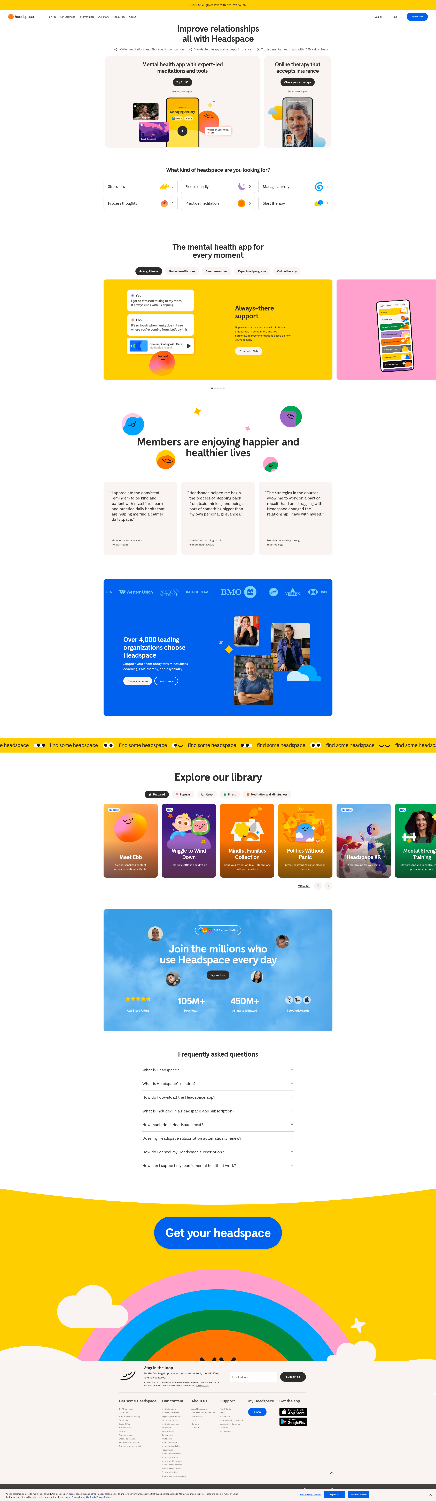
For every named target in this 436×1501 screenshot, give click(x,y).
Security (224, 1427)
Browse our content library (174, 1476)
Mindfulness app (169, 1442)
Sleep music (167, 1435)
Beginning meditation (171, 1416)
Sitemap (195, 1427)
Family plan (124, 1420)
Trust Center (226, 1409)
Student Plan (124, 1424)
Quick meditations (170, 1420)
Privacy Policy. (202, 1385)
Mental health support (172, 1461)
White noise (167, 1439)
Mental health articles (172, 1465)
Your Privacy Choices (310, 1494)
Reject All (334, 1494)
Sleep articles (168, 1431)
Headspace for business (129, 1442)
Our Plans (104, 16)
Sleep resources (216, 271)
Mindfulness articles (171, 1446)
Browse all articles (170, 1472)
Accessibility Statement (230, 1424)
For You (52, 16)
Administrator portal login (130, 1446)
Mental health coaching (129, 1416)
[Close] (430, 1494)
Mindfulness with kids (171, 1453)
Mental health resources (231, 1420)
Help (394, 16)
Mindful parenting (170, 1457)
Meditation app (169, 1409)
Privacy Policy (78, 1497)
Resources (119, 16)
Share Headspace (127, 1439)
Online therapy (287, 271)
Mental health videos (171, 1468)
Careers (195, 1424)
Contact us (225, 1416)
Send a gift (123, 1431)
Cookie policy (226, 1431)
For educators (125, 1427)
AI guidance (150, 271)
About (132, 16)
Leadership (196, 1416)
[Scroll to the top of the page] (332, 1473)
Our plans (123, 1413)
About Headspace (199, 1409)
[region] (218, 1495)
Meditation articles (170, 1413)
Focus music (167, 1450)
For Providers (86, 16)
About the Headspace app (203, 1413)
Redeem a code (126, 1435)
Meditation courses (170, 1424)
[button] (141, 186)
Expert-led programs (252, 271)
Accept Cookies (359, 1494)
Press (193, 1420)
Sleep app (166, 1427)
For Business (67, 16)
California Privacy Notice (98, 1497)
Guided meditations (182, 271)
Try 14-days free (126, 1409)
